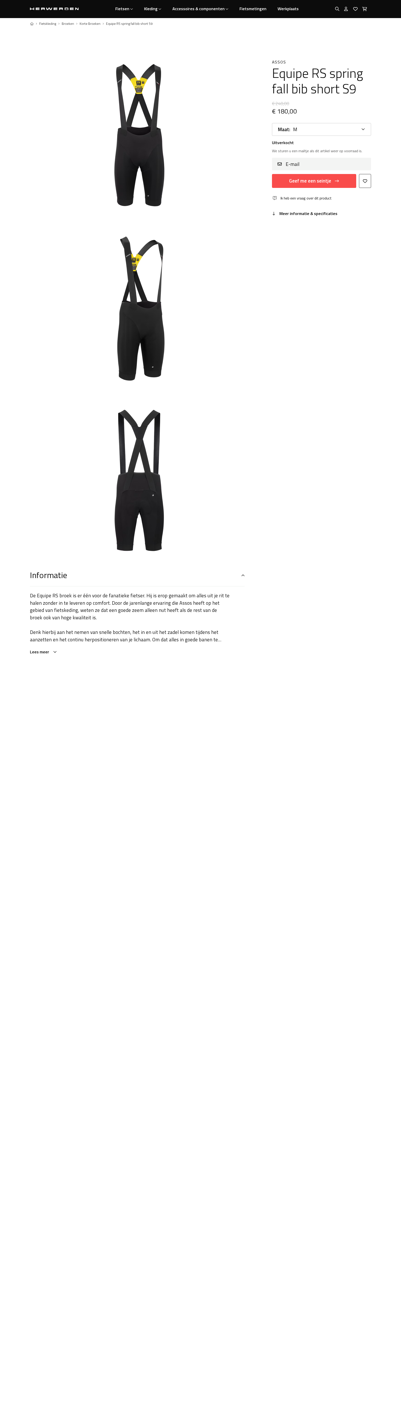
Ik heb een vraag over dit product (306, 198)
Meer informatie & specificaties (308, 213)
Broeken (68, 23)
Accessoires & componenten (198, 9)
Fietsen (122, 9)
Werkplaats (288, 9)
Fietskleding (47, 23)
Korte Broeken (90, 23)
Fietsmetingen (252, 9)
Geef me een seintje (310, 180)
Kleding (151, 9)
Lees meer (39, 652)
